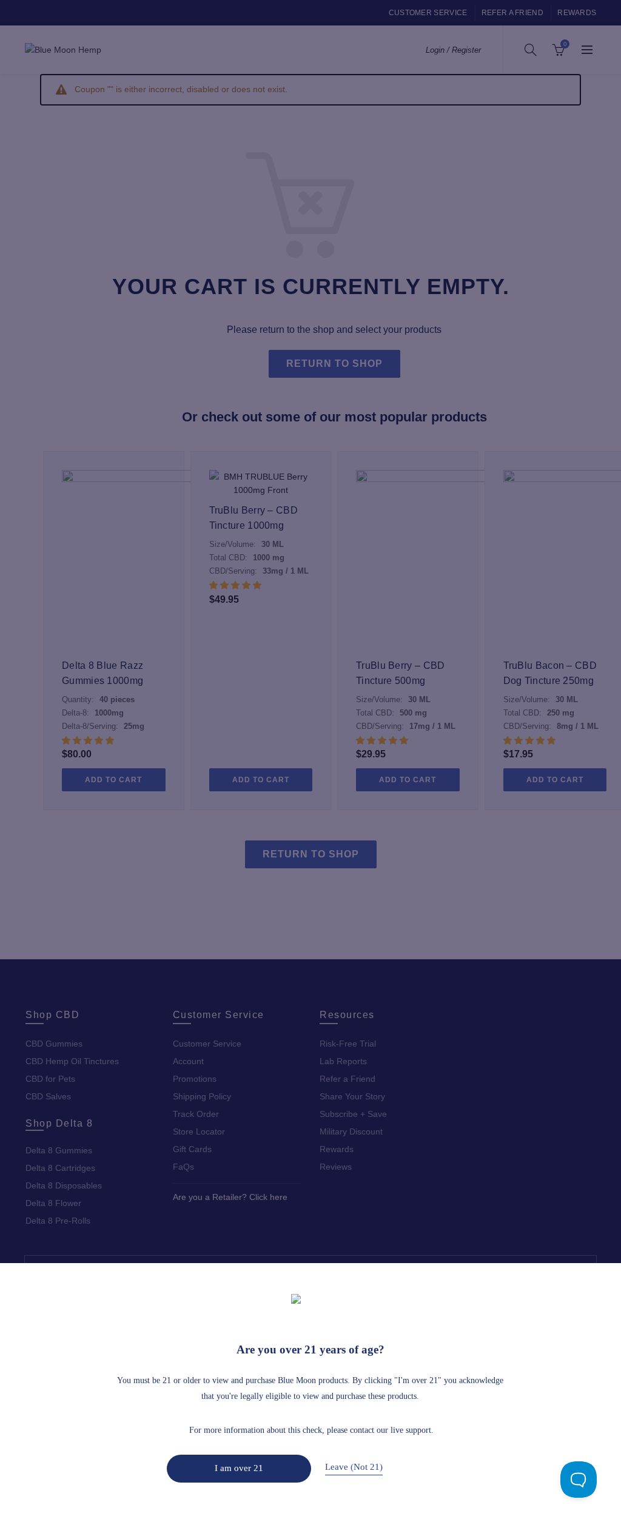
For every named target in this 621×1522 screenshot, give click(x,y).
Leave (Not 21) (354, 1466)
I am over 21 (239, 1468)
